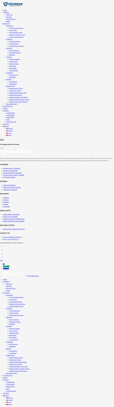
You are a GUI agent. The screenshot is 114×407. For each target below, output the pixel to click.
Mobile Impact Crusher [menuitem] (16, 358)
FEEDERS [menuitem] (9, 326)
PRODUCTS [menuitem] (6, 293)
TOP (1, 260)
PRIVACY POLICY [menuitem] (11, 288)
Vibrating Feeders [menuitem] (14, 329)
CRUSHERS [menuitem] (9, 295)
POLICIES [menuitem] (9, 286)
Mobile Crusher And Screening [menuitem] (18, 371)
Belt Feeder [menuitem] (12, 335)
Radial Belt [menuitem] (12, 346)
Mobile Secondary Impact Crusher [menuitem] (19, 369)
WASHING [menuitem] (9, 317)
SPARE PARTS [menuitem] (10, 387)
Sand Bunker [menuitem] (13, 353)
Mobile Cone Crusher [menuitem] (15, 364)
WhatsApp (6, 266)
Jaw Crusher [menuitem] (13, 299)
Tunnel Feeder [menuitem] (13, 340)
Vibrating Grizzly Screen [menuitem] (16, 315)
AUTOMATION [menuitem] (10, 382)
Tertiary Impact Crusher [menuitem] (16, 306)
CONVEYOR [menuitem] (9, 342)
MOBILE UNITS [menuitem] (10, 355)
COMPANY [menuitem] (6, 282)
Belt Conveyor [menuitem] (13, 344)
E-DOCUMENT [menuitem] (10, 384)
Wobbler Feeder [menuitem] (14, 333)
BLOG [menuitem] (8, 389)
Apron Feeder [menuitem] (13, 331)
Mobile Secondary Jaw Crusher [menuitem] (18, 366)
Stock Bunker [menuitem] (13, 351)
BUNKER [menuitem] (8, 349)
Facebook (6, 268)
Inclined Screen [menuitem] (14, 313)
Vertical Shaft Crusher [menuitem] (15, 302)
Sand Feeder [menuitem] (13, 337)
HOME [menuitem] (5, 279)
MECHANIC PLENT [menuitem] (11, 373)
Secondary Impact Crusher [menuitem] (17, 304)
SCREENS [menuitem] (9, 308)
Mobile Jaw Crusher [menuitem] (15, 360)
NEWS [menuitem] (8, 291)
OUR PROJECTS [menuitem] (7, 375)
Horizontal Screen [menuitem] (14, 311)
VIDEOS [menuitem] (5, 378)
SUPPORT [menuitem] (6, 380)
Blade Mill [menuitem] (12, 324)
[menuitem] (6, 395)
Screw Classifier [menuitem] (14, 320)
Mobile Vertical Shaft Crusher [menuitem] (18, 362)
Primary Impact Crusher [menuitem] (16, 297)
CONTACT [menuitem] (6, 393)
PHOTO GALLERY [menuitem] (11, 391)
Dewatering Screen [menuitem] (15, 322)
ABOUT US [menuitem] (9, 284)
